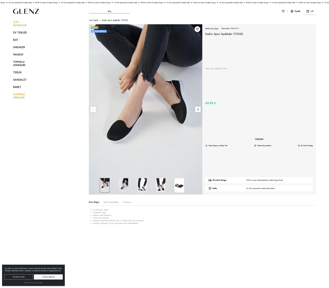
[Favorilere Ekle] (197, 29)
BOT (15, 40)
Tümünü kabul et (48, 277)
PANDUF (18, 54)
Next (198, 109)
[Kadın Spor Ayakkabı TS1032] (145, 109)
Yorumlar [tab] (127, 202)
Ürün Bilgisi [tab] (94, 202)
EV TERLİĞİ (20, 32)
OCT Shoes (214, 28)
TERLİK (17, 72)
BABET (17, 87)
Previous (93, 109)
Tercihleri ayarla (19, 277)
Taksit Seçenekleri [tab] (111, 202)
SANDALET (20, 79)
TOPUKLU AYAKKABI (19, 63)
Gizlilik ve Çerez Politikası (34, 283)
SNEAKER (19, 47)
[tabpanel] (202, 218)
